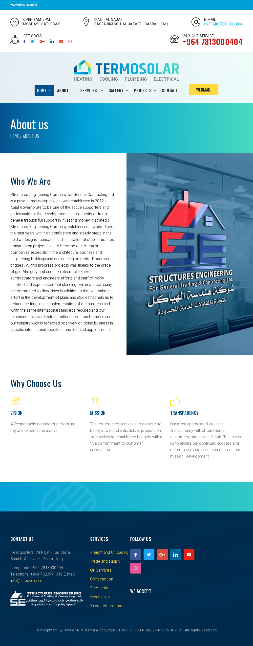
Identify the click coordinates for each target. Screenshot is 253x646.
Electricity (99, 588)
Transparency (184, 413)
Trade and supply (105, 561)
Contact (170, 90)
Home (42, 90)
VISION (16, 413)
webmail (203, 90)
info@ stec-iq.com (26, 581)
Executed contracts (108, 606)
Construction (101, 579)
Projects (142, 90)
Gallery (116, 90)
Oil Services (100, 570)
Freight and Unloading (109, 552)
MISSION (97, 413)
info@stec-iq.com (223, 24)
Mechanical (100, 597)
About (63, 90)
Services (89, 90)
